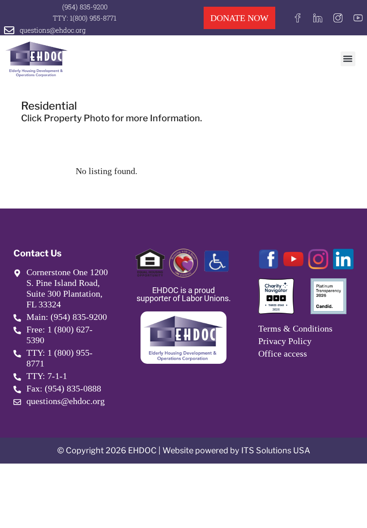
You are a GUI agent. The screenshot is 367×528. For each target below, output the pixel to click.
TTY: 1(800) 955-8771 (84, 17)
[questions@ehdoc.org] (9, 30)
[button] (348, 58)
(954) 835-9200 (84, 6)
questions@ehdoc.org (52, 30)
